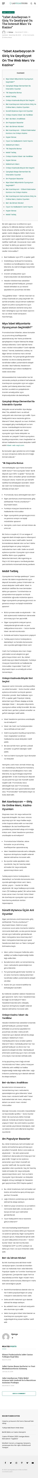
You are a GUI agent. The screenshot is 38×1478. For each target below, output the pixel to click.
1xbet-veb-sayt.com (15, 445)
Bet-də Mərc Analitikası (15, 119)
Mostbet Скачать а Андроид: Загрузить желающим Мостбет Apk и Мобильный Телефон (16, 1445)
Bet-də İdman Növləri (15, 126)
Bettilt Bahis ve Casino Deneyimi (14, 1432)
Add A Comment (19, 1394)
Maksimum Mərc (13, 145)
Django (11, 32)
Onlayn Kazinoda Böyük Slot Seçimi (20, 100)
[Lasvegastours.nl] (18, 3)
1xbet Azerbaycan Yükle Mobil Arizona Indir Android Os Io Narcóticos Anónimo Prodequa (19, 1380)
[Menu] (3, 3)
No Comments (29, 35)
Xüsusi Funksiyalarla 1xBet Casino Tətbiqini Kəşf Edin (17, 1355)
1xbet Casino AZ (8, 12)
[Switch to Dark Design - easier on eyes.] (31, 3)
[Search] (35, 3)
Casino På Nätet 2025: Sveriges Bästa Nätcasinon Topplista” (15, 1437)
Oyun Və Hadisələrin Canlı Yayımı (19, 141)
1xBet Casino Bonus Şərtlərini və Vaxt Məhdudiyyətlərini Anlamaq (18, 1367)
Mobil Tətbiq (11, 96)
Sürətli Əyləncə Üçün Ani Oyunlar (19, 111)
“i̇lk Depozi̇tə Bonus (14, 92)
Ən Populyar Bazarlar (14, 122)
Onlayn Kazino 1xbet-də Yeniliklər (19, 115)
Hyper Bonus (11, 137)
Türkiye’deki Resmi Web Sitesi (13, 1428)
